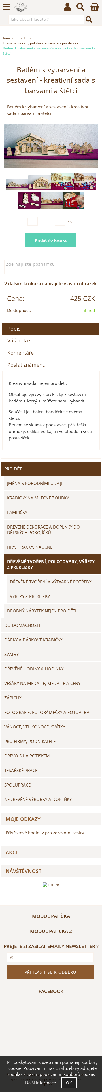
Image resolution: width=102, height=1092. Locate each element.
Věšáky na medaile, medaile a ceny (42, 683)
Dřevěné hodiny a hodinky (33, 669)
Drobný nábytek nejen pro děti (41, 611)
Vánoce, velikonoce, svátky (34, 727)
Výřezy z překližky (30, 596)
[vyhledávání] (80, 8)
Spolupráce (17, 785)
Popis (14, 328)
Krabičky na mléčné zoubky (38, 498)
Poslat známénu (26, 364)
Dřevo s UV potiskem (27, 756)
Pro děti (13, 469)
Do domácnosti (22, 625)
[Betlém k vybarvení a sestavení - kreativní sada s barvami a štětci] (51, 146)
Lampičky (17, 512)
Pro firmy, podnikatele (30, 741)
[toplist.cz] (51, 885)
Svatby (11, 654)
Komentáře (20, 352)
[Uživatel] (67, 8)
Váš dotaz (18, 340)
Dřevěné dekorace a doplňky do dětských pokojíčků (43, 529)
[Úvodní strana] (20, 7)
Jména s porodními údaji (34, 483)
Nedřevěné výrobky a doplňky (38, 799)
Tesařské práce (20, 770)
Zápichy (12, 698)
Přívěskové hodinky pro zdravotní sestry (45, 833)
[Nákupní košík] (94, 9)
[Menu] (6, 7)
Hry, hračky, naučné (29, 547)
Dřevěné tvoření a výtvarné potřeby (50, 582)
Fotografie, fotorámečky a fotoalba (47, 712)
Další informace (40, 1083)
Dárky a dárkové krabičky (33, 640)
